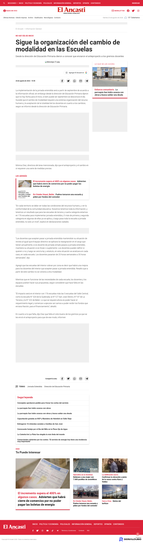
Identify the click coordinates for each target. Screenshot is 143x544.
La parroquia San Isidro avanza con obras (34, 408)
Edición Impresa (21, 18)
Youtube (47, 530)
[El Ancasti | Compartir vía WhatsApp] (74, 81)
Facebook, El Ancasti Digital (33, 530)
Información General (63, 3)
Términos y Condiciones (68, 530)
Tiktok (52, 530)
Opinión (86, 3)
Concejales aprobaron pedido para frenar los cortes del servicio (42, 403)
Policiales (47, 3)
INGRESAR (136, 3)
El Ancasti (20, 29)
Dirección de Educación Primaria (57, 386)
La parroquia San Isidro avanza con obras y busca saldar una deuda (44, 413)
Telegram (57, 530)
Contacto (57, 18)
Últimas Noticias (9, 18)
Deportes (77, 3)
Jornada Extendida (34, 386)
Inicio (21, 3)
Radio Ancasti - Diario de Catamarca (10, 10)
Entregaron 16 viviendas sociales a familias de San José (40, 424)
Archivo (30, 18)
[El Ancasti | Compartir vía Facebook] (62, 81)
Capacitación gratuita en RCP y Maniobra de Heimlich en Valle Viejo (44, 419)
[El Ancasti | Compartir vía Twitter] (68, 81)
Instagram (42, 530)
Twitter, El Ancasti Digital (37, 530)
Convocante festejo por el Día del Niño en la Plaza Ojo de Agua (42, 429)
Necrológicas (48, 18)
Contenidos (95, 3)
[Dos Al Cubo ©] (130, 541)
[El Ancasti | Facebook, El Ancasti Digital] (128, 10)
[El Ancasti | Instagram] (138, 10)
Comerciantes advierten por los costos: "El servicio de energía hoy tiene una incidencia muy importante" (52, 441)
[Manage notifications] (138, 534)
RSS (88, 530)
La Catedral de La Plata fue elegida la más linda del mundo (41, 434)
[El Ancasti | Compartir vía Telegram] (87, 81)
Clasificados (38, 18)
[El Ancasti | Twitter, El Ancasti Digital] (133, 10)
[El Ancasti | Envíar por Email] (80, 81)
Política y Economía (33, 3)
